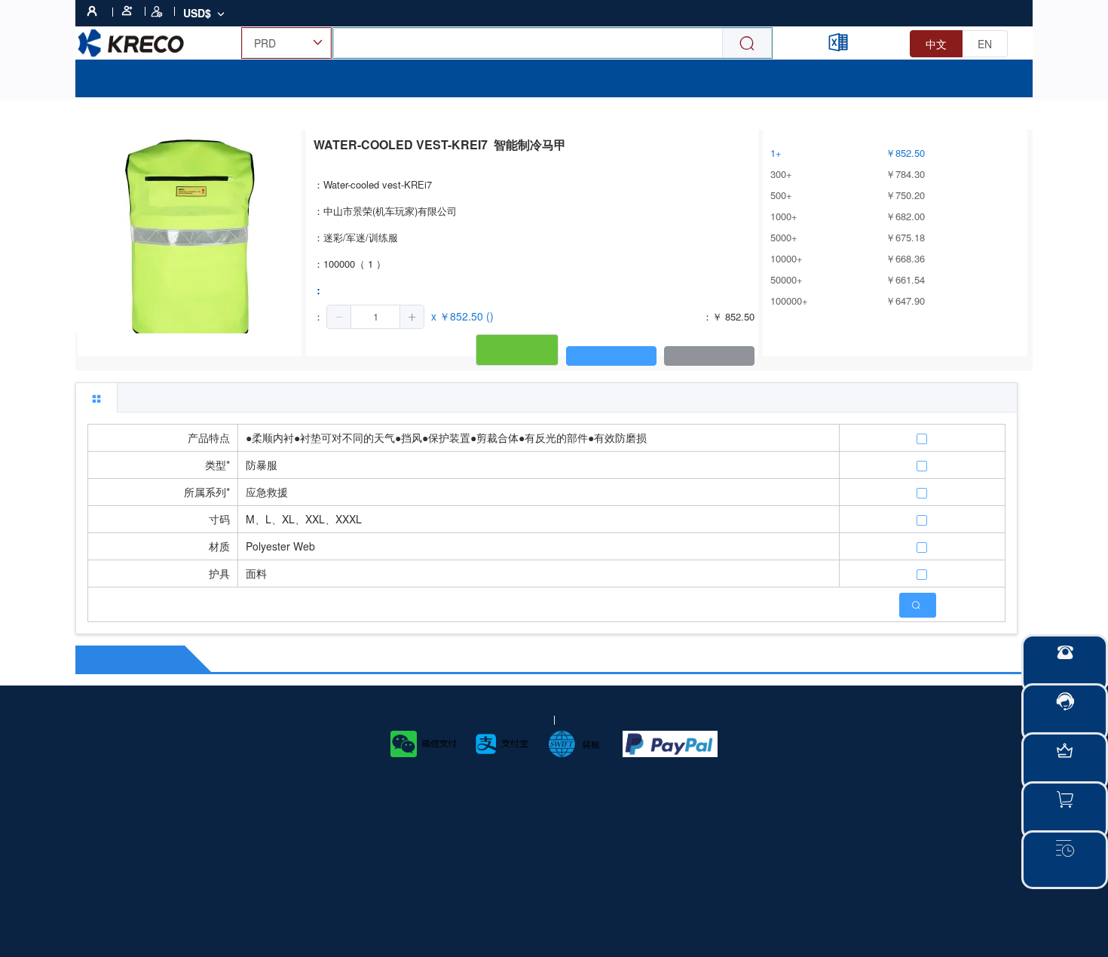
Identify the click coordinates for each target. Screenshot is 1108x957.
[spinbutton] (375, 317)
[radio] (936, 43)
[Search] (747, 43)
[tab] (96, 397)
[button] (339, 316)
